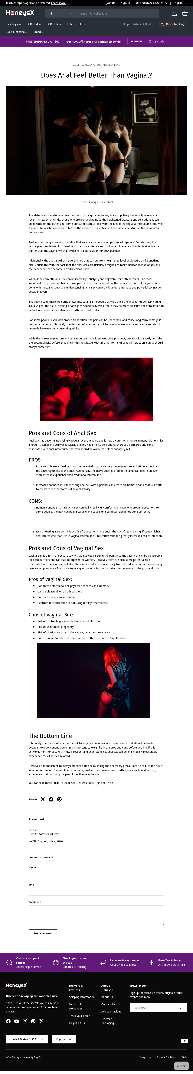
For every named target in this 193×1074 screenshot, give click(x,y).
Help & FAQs (77, 1023)
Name (32, 867)
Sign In (125, 3)
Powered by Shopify (31, 1057)
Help (126, 24)
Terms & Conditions (166, 1057)
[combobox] (102, 13)
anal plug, (96, 64)
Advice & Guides (143, 24)
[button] (185, 13)
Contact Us (108, 1004)
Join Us (110, 3)
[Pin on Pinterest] (59, 799)
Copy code (158, 41)
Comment (35, 902)
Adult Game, (81, 64)
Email (32, 884)
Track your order (79, 1016)
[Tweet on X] (43, 799)
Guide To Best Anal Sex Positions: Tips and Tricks (82, 783)
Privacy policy (145, 1057)
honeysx (17, 1057)
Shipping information (82, 997)
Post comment (43, 933)
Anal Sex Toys (111, 64)
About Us (107, 997)
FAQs (184, 1057)
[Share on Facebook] (51, 799)
